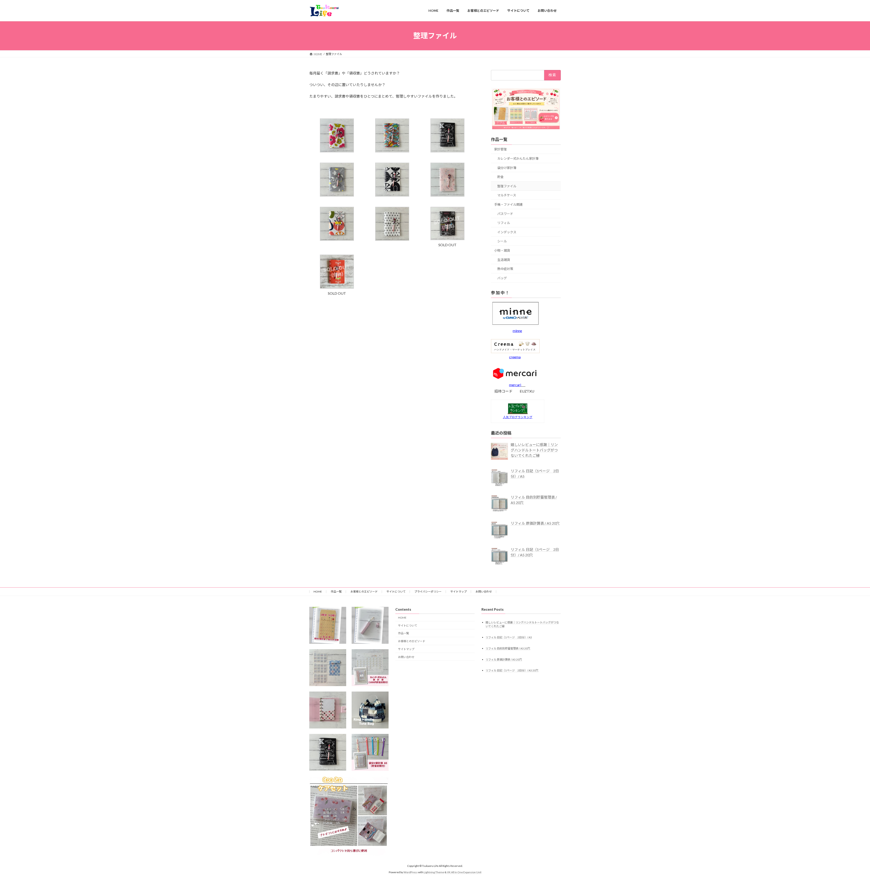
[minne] (515, 325)
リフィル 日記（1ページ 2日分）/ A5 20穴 (512, 670)
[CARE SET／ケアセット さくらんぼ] (349, 816)
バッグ (502, 278)
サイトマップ (458, 591)
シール (502, 241)
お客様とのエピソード (364, 591)
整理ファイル (506, 186)
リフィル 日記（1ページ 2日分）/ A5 (509, 637)
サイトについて (396, 591)
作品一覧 (336, 591)
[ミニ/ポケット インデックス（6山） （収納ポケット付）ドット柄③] (327, 710)
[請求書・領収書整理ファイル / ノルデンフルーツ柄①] (337, 239)
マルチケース (506, 195)
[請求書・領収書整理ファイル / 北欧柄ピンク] (337, 151)
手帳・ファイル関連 (508, 204)
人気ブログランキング (517, 417)
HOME (318, 591)
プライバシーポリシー (428, 591)
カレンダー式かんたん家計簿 (518, 158)
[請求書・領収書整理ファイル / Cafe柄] (447, 151)
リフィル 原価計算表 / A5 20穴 (504, 659)
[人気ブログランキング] (518, 413)
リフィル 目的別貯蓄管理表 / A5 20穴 (508, 648)
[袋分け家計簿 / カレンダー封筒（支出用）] (327, 625)
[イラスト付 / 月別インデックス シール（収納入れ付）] (327, 667)
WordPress (411, 872)
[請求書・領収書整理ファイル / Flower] (447, 195)
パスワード (505, 213)
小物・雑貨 (502, 250)
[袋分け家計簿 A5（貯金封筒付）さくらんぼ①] (370, 752)
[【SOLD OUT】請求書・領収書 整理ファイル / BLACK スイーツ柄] (447, 238)
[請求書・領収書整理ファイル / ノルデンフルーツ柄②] (392, 195)
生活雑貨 (503, 259)
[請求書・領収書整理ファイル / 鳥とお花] (337, 195)
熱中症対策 (505, 269)
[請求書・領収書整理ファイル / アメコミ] (392, 151)
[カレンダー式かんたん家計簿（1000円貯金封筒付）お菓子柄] (370, 667)
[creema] (515, 352)
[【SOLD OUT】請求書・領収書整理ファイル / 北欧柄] (337, 287)
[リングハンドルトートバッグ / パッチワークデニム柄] (370, 710)
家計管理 (500, 149)
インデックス (506, 232)
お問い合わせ (484, 591)
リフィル (503, 223)
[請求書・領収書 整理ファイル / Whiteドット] (392, 239)
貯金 (500, 177)
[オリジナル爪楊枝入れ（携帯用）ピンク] (370, 625)
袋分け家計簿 (506, 167)
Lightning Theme (434, 872)
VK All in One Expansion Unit (464, 872)
